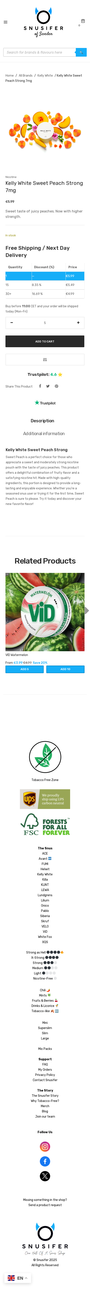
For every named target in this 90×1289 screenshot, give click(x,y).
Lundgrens (45, 895)
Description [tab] (42, 420)
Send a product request (45, 1205)
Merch (45, 1106)
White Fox (45, 937)
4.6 (53, 374)
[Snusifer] (43, 22)
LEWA (45, 890)
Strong (38, 963)
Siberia (45, 916)
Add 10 (65, 669)
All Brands (26, 75)
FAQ (45, 1064)
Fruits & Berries (43, 1001)
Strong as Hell (36, 952)
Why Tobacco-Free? (45, 1101)
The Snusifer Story (45, 1096)
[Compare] (44, 359)
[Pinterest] (56, 386)
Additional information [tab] (44, 433)
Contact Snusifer (45, 1080)
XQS (45, 942)
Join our (41, 1116)
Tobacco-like (40, 1011)
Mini (45, 1023)
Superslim (45, 1028)
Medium (38, 968)
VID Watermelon (16, 655)
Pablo (45, 911)
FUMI (45, 864)
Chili (43, 990)
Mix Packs (45, 1049)
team (51, 1116)
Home (9, 75)
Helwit (45, 869)
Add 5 (25, 669)
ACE (45, 853)
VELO (45, 926)
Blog (45, 1111)
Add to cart (44, 341)
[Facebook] (40, 386)
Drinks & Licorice (43, 1006)
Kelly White (45, 75)
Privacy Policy (45, 1075)
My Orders (45, 1070)
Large (45, 1038)
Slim (45, 1033)
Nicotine (11, 177)
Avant (43, 859)
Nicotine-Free (43, 978)
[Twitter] (48, 386)
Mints (43, 995)
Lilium (45, 900)
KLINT (45, 885)
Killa (45, 879)
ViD (45, 932)
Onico (45, 906)
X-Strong (38, 958)
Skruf (45, 921)
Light (38, 973)
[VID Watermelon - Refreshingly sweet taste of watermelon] (44, 612)
